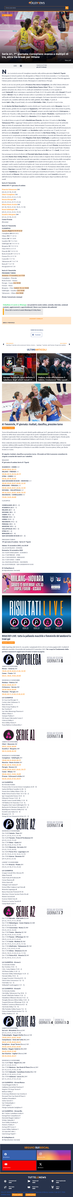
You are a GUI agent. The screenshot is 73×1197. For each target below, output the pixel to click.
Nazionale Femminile (7, 374)
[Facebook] (5, 1154)
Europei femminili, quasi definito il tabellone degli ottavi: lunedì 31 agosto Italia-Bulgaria (19, 380)
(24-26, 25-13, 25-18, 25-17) (11, 474)
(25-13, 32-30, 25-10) (9, 751)
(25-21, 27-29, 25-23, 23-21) (11, 1042)
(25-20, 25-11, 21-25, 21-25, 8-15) (13, 694)
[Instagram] (40, 1154)
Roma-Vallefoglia (8, 209)
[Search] (66, 7)
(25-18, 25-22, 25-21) (9, 1056)
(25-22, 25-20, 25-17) (9, 685)
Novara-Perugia (7, 199)
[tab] (14, 1181)
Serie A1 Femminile (8, 322)
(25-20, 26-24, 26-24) (9, 689)
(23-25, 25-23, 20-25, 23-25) (11, 1046)
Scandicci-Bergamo (9, 214)
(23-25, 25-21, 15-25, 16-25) (11, 774)
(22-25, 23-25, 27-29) (9, 1051)
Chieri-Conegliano (8, 194)
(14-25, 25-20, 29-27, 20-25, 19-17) (13, 769)
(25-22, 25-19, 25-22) (9, 478)
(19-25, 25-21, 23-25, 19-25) (11, 1037)
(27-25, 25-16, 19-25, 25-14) (11, 765)
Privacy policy (17, 1195)
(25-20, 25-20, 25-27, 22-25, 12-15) (13, 488)
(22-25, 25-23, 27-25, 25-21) (11, 778)
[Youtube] (6, 1164)
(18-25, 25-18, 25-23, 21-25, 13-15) (13, 671)
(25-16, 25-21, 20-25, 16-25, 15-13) (13, 492)
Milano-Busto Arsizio (9, 204)
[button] (21, 66)
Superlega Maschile (42, 374)
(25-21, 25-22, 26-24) (9, 746)
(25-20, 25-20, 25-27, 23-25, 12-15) (13, 483)
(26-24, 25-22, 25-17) (9, 469)
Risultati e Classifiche (7, 15)
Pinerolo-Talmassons (9, 189)
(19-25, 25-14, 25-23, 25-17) (11, 760)
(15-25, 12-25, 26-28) (9, 497)
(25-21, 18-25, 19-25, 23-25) (11, 676)
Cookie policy (30, 1195)
